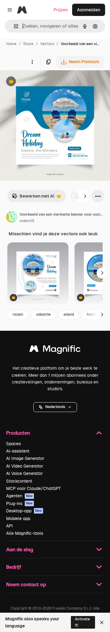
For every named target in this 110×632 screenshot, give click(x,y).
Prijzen (60, 10)
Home (11, 43)
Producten (18, 433)
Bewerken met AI (33, 197)
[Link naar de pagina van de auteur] (11, 217)
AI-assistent (17, 451)
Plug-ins (19, 503)
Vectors (47, 43)
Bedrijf (13, 567)
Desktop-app (24, 511)
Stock (28, 43)
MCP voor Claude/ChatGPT (33, 488)
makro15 (27, 220)
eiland (69, 314)
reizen (18, 314)
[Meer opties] (32, 62)
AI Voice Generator (24, 473)
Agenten (19, 496)
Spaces (13, 443)
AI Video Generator (24, 466)
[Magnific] (55, 350)
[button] (55, 407)
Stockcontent (19, 481)
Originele (40, 82)
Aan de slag (19, 549)
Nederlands (55, 406)
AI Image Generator (25, 458)
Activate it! (82, 622)
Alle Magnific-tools (24, 533)
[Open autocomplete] (13, 26)
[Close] (102, 622)
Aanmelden (88, 10)
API (9, 526)
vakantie (43, 314)
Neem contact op (26, 584)
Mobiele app (18, 518)
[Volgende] (84, 196)
